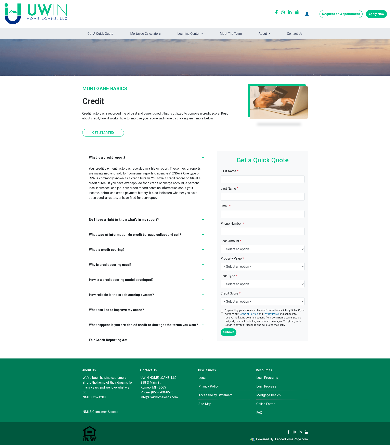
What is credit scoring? (107, 250)
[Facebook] (276, 12)
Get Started (103, 133)
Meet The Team (231, 34)
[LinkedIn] (290, 12)
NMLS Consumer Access (100, 412)
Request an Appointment (341, 14)
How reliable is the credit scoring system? (121, 295)
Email (226, 206)
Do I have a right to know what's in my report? (124, 220)
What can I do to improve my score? (116, 310)
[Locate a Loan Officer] (307, 14)
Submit (228, 332)
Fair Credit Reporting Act (108, 340)
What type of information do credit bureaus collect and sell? (135, 235)
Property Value (232, 258)
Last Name (229, 189)
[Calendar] (297, 12)
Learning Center (188, 34)
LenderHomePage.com (291, 439)
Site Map (204, 404)
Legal (202, 378)
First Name (229, 171)
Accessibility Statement (215, 395)
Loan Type (229, 276)
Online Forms (265, 404)
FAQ (259, 413)
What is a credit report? (107, 157)
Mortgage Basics (268, 395)
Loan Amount (231, 241)
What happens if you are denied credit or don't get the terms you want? (143, 325)
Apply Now (376, 14)
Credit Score (230, 293)
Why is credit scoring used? (110, 265)
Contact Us (294, 34)
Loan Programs (267, 378)
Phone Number (232, 223)
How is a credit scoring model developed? (121, 280)
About (263, 34)
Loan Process (266, 386)
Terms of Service (248, 314)
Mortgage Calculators (145, 34)
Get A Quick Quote (100, 34)
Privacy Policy (271, 314)
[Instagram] (283, 12)
